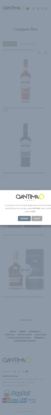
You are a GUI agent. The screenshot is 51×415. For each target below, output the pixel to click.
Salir (37, 218)
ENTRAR (24, 218)
